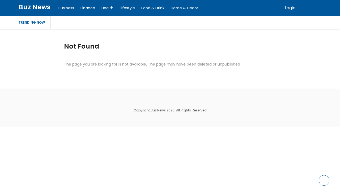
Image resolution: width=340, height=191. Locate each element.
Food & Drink (152, 8)
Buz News (34, 7)
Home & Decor (184, 8)
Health (107, 8)
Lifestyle (127, 8)
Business (66, 8)
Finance (87, 8)
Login (290, 8)
